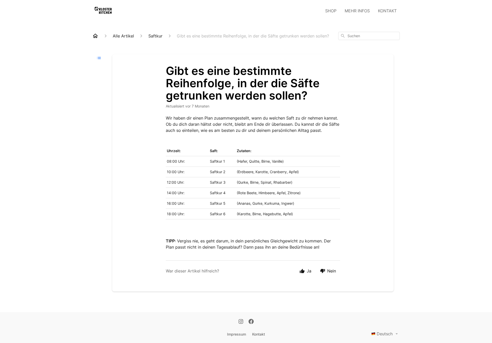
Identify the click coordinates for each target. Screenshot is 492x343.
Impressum (236, 334)
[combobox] (369, 36)
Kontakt (258, 334)
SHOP (330, 10)
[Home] (95, 36)
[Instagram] (241, 322)
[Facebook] (251, 322)
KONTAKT (387, 10)
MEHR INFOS (357, 10)
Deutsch (385, 333)
